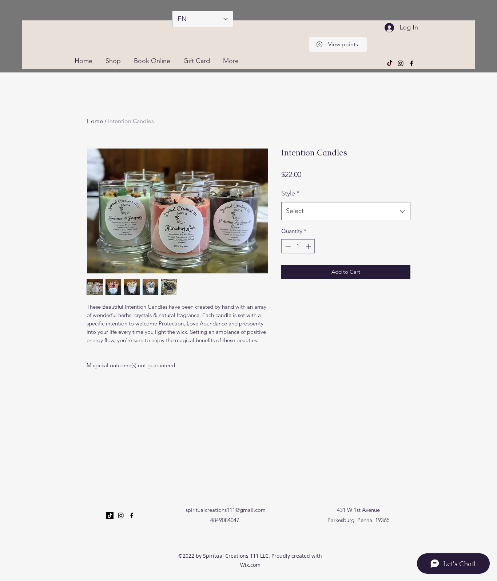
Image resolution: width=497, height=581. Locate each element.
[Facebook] (411, 63)
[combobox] (345, 211)
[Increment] (309, 246)
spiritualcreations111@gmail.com (226, 509)
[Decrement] (287, 246)
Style (290, 193)
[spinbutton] (298, 246)
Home (95, 121)
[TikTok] (389, 63)
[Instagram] (400, 63)
